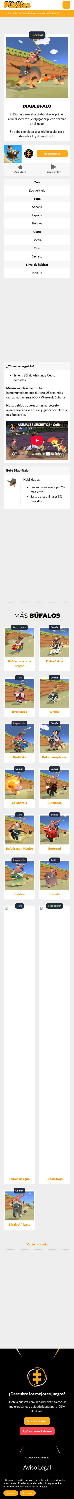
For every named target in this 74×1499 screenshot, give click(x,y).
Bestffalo (19, 757)
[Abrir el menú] (66, 5)
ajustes (43, 1486)
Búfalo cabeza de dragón (19, 663)
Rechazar (27, 1493)
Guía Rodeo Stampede (34, 13)
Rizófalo (19, 894)
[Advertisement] (37, 320)
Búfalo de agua (19, 1179)
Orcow (54, 711)
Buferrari (54, 848)
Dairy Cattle (54, 661)
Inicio (9, 13)
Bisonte (54, 894)
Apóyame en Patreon (37, 1431)
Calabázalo (19, 803)
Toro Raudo (19, 711)
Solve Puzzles (41, 1457)
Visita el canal (37, 1421)
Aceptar (11, 1493)
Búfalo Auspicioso (54, 757)
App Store (20, 171)
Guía (17, 13)
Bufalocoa (55, 803)
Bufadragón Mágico (19, 848)
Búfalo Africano (19, 1224)
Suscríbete (53, 153)
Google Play (54, 171)
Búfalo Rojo (55, 1179)
